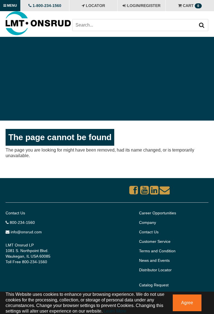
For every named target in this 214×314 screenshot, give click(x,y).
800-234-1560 (22, 222)
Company (147, 222)
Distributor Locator (155, 270)
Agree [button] (187, 302)
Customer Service (155, 241)
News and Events (154, 260)
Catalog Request (154, 285)
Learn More (114, 311)
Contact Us (15, 213)
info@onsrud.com (25, 232)
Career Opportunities (157, 213)
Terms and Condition (157, 251)
